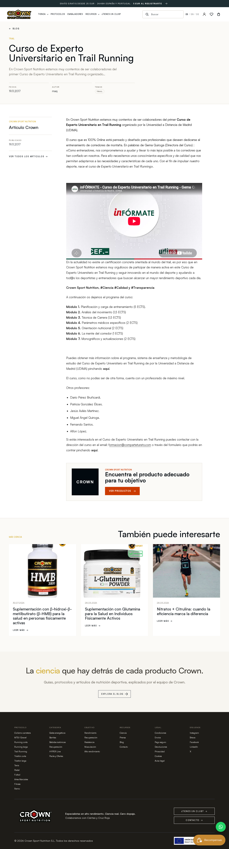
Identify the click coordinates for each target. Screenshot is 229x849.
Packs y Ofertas (56, 756)
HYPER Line (55, 751)
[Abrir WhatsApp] (221, 827)
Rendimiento (90, 733)
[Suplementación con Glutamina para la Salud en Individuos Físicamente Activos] (114, 571)
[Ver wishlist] (211, 14)
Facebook (194, 742)
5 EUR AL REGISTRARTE (147, 4)
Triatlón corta (20, 756)
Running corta (21, 742)
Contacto (124, 746)
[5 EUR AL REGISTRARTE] (166, 3)
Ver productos (122, 490)
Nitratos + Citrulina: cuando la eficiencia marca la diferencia (183, 611)
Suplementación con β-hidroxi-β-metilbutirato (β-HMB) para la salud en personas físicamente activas (42, 616)
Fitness (17, 784)
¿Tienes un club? (194, 811)
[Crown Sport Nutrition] (19, 14)
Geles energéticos (57, 733)
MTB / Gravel (20, 737)
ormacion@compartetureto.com (130, 445)
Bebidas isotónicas (57, 742)
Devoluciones (161, 746)
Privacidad (160, 751)
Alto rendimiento (92, 751)
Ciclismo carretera (22, 733)
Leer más (21, 630)
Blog (14, 28)
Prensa (123, 737)
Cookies (158, 756)
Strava (192, 737)
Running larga (21, 746)
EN (192, 14)
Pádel (17, 770)
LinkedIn (194, 746)
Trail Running (20, 751)
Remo (17, 788)
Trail (100, 91)
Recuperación (55, 746)
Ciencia (123, 733)
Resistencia (89, 742)
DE (197, 14)
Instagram (194, 733)
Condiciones (160, 733)
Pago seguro (160, 742)
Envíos (158, 737)
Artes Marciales (21, 779)
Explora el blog (112, 694)
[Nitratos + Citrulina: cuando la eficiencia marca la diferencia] (186, 571)
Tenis (16, 765)
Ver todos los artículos (28, 156)
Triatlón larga (20, 760)
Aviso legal (160, 760)
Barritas (52, 737)
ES (187, 14)
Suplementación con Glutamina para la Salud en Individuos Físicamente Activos (112, 613)
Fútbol (17, 774)
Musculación (90, 746)
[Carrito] (218, 14)
